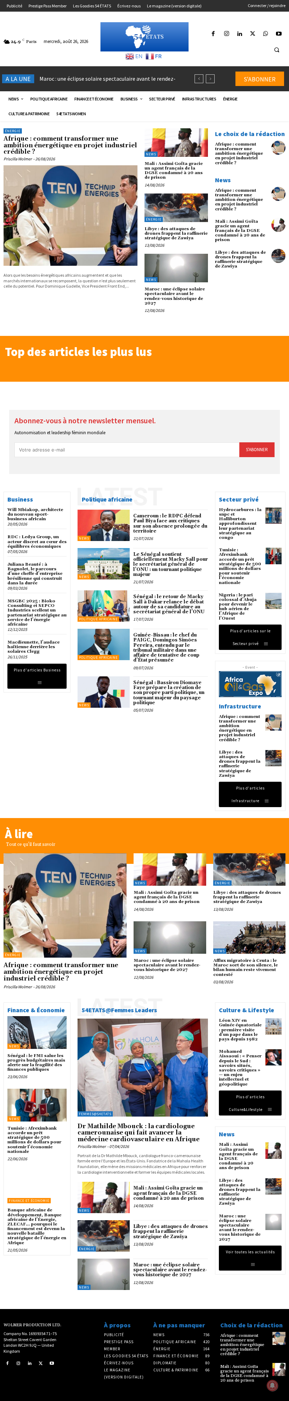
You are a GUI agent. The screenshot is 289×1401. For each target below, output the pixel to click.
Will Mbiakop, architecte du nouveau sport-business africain (35, 514)
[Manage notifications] (272, 1385)
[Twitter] (252, 34)
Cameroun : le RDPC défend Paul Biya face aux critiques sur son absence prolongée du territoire (170, 523)
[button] (276, 50)
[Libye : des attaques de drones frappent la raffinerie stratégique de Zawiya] (176, 207)
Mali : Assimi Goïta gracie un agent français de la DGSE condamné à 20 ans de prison (173, 170)
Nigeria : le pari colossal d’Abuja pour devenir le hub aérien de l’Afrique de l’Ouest (238, 606)
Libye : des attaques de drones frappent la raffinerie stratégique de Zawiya (176, 233)
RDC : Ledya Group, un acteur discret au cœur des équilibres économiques (37, 541)
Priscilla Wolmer (18, 158)
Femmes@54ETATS (95, 1114)
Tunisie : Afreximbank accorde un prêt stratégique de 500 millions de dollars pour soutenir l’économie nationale (240, 566)
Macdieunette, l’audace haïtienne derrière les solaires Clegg (33, 647)
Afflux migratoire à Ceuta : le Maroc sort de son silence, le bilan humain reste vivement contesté (245, 967)
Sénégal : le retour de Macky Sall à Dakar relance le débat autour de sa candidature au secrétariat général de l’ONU (169, 604)
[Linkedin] (239, 34)
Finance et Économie (29, 1200)
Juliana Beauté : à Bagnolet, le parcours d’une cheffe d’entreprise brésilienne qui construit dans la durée (34, 574)
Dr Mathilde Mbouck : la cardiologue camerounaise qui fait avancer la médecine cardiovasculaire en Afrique (138, 1133)
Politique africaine (98, 619)
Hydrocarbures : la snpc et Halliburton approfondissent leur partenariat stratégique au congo (240, 523)
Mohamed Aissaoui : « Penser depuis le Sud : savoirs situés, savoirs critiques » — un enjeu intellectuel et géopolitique (240, 1068)
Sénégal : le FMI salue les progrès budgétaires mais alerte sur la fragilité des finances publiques (36, 1063)
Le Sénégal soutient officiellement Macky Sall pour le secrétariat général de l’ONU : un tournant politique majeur (170, 564)
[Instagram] (226, 34)
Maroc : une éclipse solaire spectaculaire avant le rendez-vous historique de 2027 (174, 296)
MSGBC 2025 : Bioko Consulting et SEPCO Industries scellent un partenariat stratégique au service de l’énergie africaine (37, 612)
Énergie (12, 131)
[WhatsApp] (266, 34)
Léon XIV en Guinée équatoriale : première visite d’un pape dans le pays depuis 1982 (240, 1030)
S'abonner (257, 450)
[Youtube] (279, 34)
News (151, 154)
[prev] (199, 78)
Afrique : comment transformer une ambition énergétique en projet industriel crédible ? (70, 145)
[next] (210, 78)
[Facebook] (213, 34)
